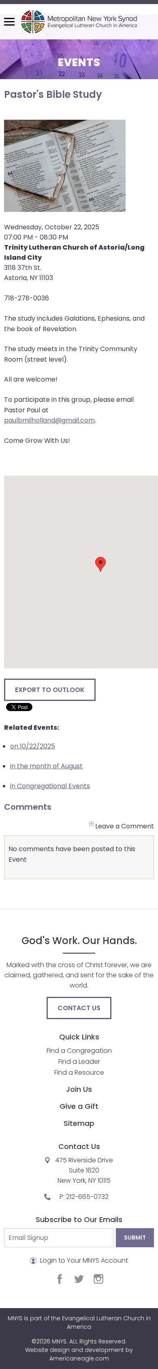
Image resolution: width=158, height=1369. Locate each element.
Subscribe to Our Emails (79, 1219)
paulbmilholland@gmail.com (49, 420)
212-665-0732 (87, 1196)
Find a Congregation (79, 1050)
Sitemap (79, 1123)
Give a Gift (79, 1106)
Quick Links (79, 1037)
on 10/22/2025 (32, 746)
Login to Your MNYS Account (83, 1260)
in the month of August (46, 766)
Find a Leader (79, 1061)
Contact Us (79, 1008)
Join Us (79, 1089)
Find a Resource (79, 1072)
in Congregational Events (50, 786)
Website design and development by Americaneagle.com (79, 1354)
